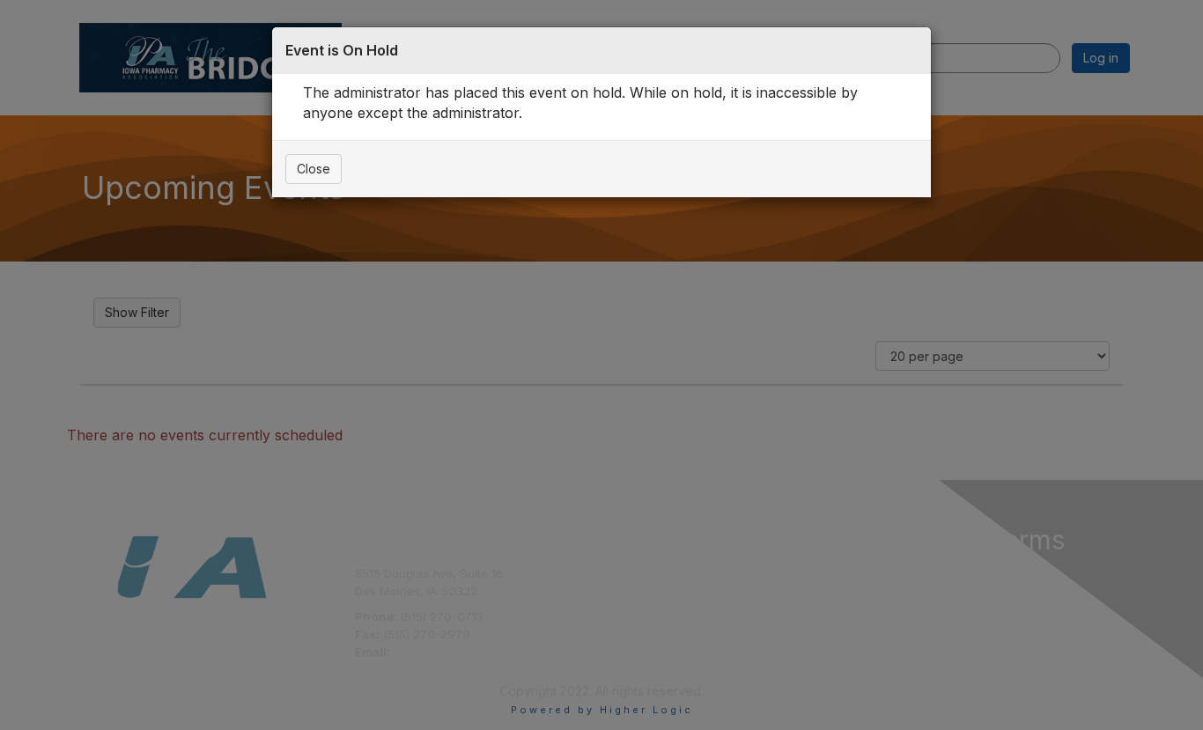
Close (313, 168)
